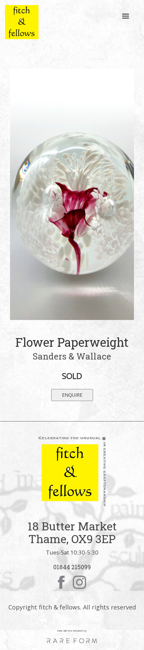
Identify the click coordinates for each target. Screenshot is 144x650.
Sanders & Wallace (72, 356)
